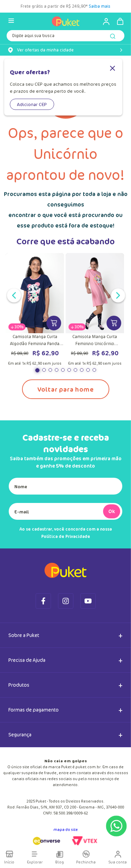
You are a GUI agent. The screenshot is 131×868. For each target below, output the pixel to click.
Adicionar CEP (32, 104)
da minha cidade (45, 50)
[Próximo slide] (117, 295)
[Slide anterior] (13, 295)
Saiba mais (99, 6)
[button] (37, 370)
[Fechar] (112, 69)
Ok (111, 511)
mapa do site (65, 829)
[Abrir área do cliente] (103, 21)
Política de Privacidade (65, 536)
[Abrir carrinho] (120, 21)
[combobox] (65, 37)
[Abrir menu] (11, 21)
